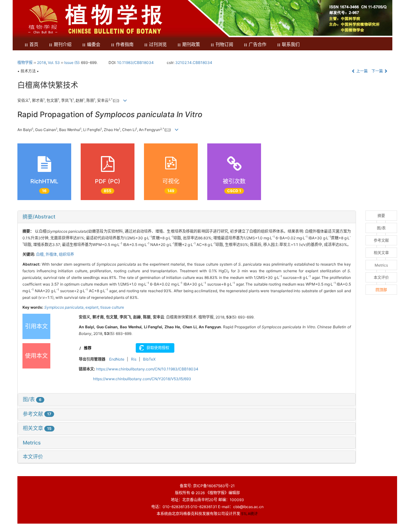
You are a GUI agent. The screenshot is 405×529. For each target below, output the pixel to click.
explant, (92, 307)
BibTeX (149, 359)
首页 (33, 44)
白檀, (41, 254)
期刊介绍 (63, 44)
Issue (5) (71, 62)
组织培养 (66, 254)
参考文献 (37, 414)
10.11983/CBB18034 (135, 62)
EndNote (116, 359)
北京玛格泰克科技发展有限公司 (198, 513)
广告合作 (257, 44)
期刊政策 (191, 44)
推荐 (87, 348)
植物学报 (25, 62)
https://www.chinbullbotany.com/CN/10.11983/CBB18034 (147, 369)
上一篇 (361, 71)
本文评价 (33, 456)
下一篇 (377, 71)
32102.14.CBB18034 (193, 62)
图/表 (32, 399)
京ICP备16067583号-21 (214, 485)
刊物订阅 (224, 44)
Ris (133, 359)
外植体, (52, 254)
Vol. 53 (54, 62)
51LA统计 (249, 513)
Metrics (32, 442)
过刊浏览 (158, 44)
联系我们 (291, 44)
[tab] (187, 217)
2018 (41, 62)
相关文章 (37, 428)
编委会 (93, 44)
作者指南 (125, 44)
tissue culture (112, 307)
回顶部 (381, 289)
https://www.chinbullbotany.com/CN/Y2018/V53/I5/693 (142, 378)
